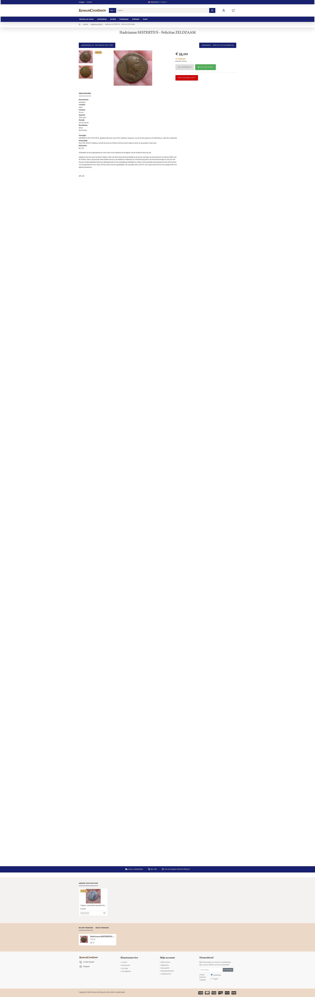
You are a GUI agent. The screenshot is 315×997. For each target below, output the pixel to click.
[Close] (178, 480)
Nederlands (159, 500)
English (165, 500)
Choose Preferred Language (144, 500)
